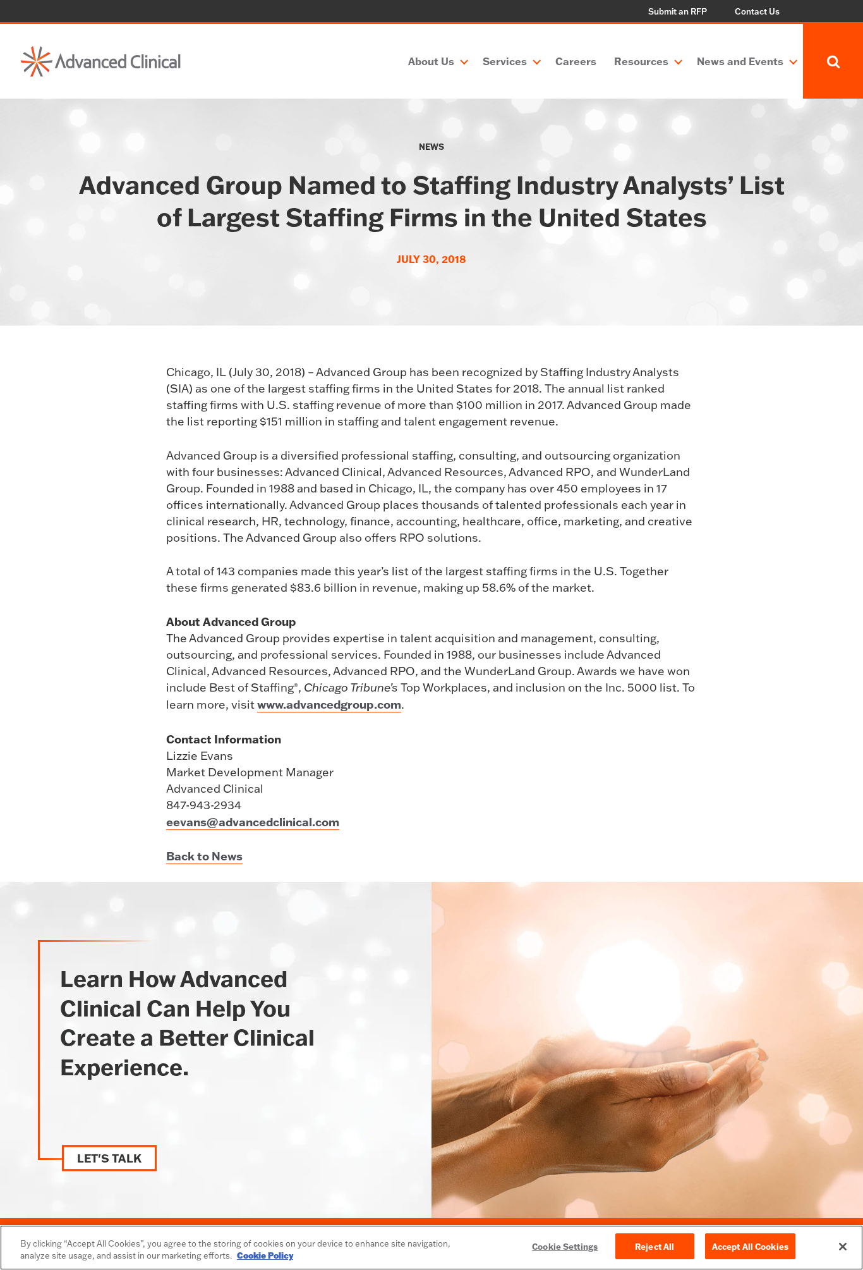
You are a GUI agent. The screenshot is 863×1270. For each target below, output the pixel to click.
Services (505, 61)
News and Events (740, 61)
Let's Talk (109, 1158)
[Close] (843, 1247)
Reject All (654, 1246)
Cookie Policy (265, 1256)
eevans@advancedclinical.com (252, 821)
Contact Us (757, 11)
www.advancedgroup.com (329, 704)
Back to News (204, 856)
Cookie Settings (565, 1246)
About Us (431, 61)
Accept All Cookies (750, 1246)
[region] (431, 1247)
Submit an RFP (677, 11)
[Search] (833, 61)
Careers (575, 61)
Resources (641, 61)
